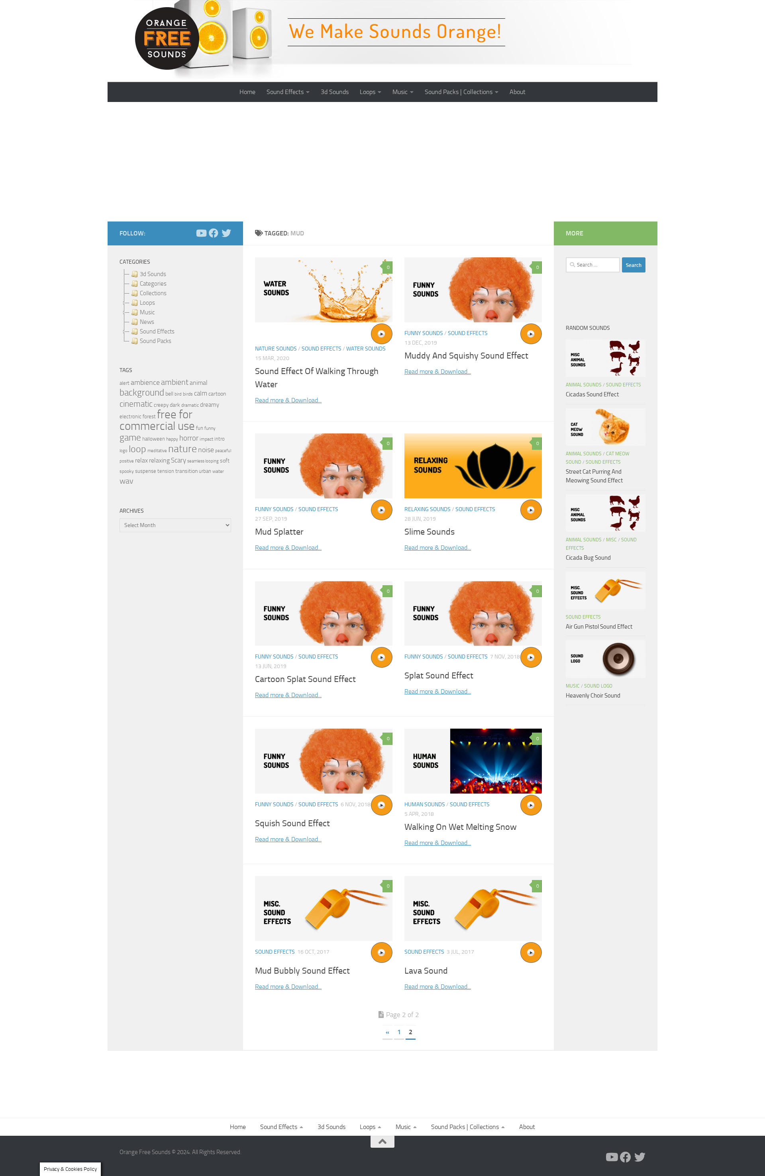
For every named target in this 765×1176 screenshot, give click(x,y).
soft (225, 460)
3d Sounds (335, 92)
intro (219, 439)
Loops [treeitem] (147, 302)
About (518, 92)
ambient (174, 382)
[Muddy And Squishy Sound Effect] (473, 289)
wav (126, 481)
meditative (157, 450)
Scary (178, 460)
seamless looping (203, 461)
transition (186, 471)
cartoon (217, 393)
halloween (153, 439)
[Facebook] (213, 233)
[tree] (175, 307)
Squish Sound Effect (292, 823)
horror (188, 438)
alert (124, 383)
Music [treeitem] (147, 312)
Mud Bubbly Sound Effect (302, 971)
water (218, 471)
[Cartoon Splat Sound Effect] (323, 613)
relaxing (159, 460)
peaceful (223, 450)
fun (199, 428)
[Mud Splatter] (323, 465)
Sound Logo (598, 686)
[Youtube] (201, 233)
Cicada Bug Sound (588, 557)
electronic (130, 416)
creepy (161, 405)
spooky (127, 471)
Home (247, 92)
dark (175, 405)
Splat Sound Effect (438, 675)
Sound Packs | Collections (458, 92)
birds (188, 394)
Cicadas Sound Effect (592, 394)
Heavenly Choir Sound (593, 695)
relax (141, 460)
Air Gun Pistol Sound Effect (599, 626)
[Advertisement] (382, 162)
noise (206, 450)
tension (165, 471)
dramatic (190, 405)
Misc (611, 540)
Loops (367, 92)
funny (210, 428)
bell (169, 393)
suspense (145, 471)
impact (206, 439)
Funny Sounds (423, 333)
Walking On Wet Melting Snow (460, 827)
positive (127, 461)
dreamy (209, 404)
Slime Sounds (429, 532)
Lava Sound (426, 971)
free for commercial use (157, 420)
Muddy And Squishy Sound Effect (466, 356)
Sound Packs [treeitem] (155, 341)
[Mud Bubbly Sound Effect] (323, 908)
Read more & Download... (288, 400)
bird (178, 394)
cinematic (136, 404)
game (130, 437)
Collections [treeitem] (153, 293)
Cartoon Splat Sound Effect (305, 679)
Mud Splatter (279, 532)
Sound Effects (285, 92)
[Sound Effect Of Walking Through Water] (323, 289)
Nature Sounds (276, 348)
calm (200, 393)
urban (205, 471)
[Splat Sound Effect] (473, 613)
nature (182, 448)
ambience (145, 382)
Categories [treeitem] (153, 283)
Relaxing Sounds (427, 509)
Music (400, 92)
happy (172, 439)
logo (124, 450)
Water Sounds (366, 348)
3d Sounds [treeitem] (153, 274)
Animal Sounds (584, 385)
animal (199, 382)
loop (137, 449)
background (142, 392)
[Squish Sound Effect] (323, 761)
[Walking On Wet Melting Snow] (473, 761)
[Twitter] (226, 233)
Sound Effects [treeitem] (157, 331)
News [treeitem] (147, 321)
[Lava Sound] (473, 908)
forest (149, 416)
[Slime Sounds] (473, 465)
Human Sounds (424, 804)
